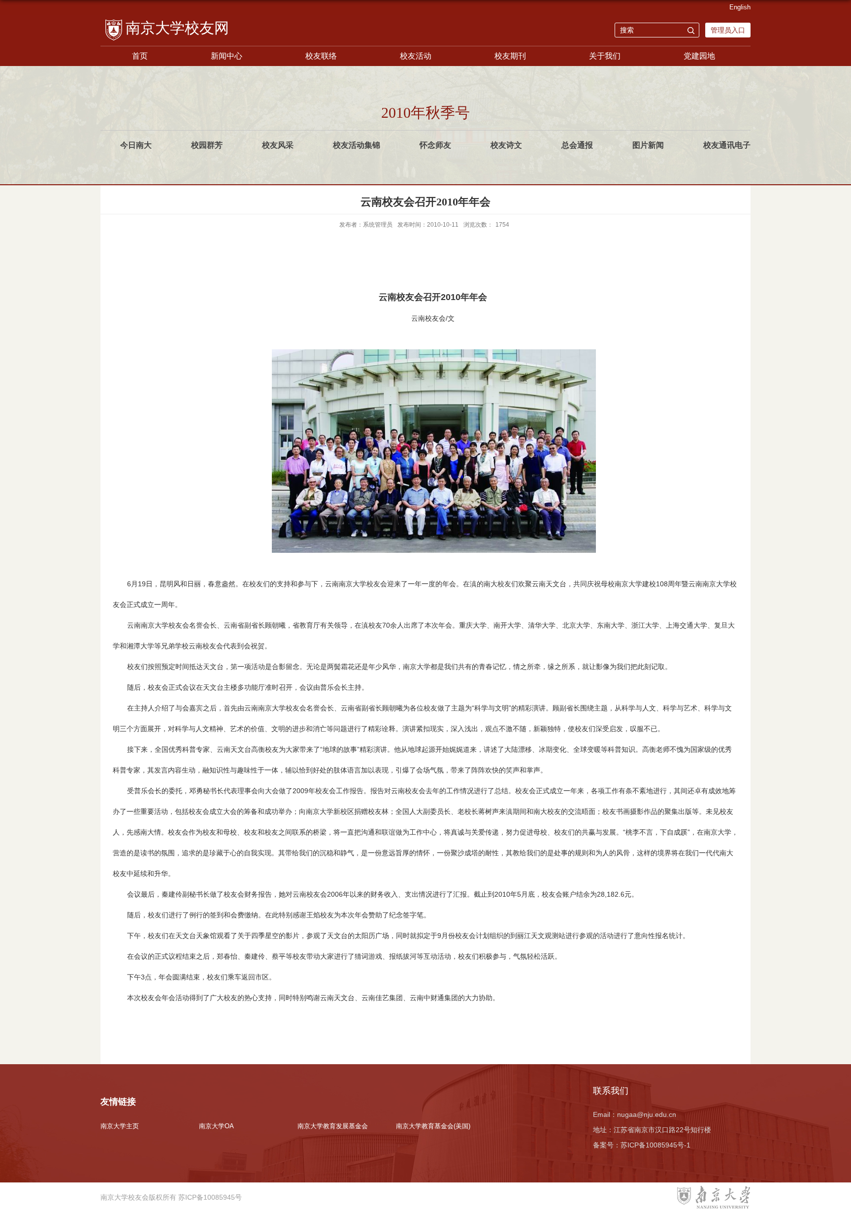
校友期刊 (510, 56)
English (740, 7)
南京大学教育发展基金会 (332, 1126)
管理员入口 (728, 30)
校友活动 (415, 56)
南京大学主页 (119, 1126)
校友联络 (321, 56)
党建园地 (699, 56)
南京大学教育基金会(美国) (433, 1126)
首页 (140, 56)
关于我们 (605, 56)
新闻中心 (226, 56)
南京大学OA (216, 1126)
